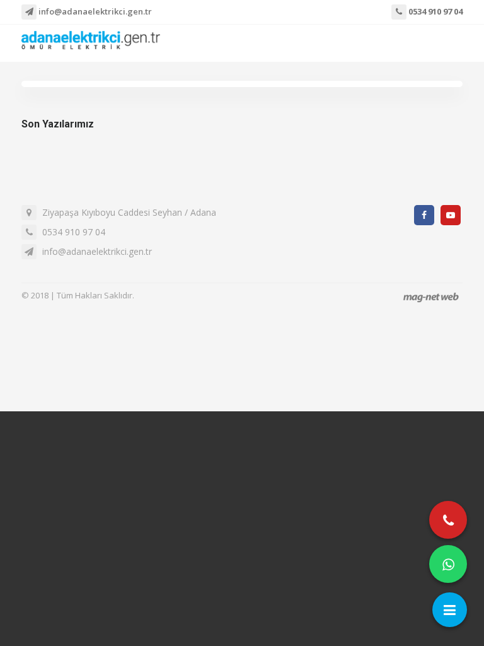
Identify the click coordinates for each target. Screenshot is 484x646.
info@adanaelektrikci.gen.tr (94, 11)
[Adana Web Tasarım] (431, 297)
